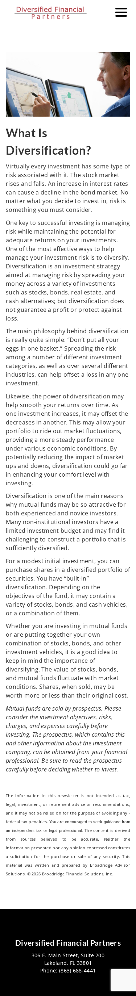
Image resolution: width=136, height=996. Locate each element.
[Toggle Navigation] (121, 12)
